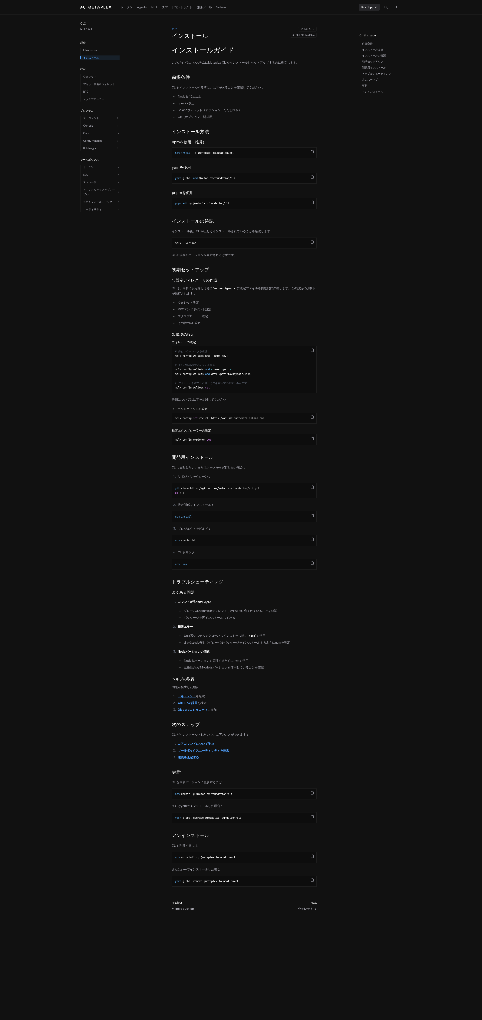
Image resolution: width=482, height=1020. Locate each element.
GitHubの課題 (187, 703)
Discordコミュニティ (193, 710)
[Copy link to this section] (193, 77)
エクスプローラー (93, 99)
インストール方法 (372, 49)
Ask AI (307, 29)
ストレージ (89, 182)
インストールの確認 (374, 55)
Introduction (90, 50)
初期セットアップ (372, 61)
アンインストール (372, 91)
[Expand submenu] (118, 118)
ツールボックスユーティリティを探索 (203, 750)
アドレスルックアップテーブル (99, 192)
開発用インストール (374, 67)
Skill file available (305, 35)
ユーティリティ (92, 209)
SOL (85, 174)
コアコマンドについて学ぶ (196, 743)
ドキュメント (187, 696)
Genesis (88, 125)
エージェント (91, 118)
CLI (83, 23)
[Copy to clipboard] (312, 151)
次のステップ (370, 79)
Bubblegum (90, 148)
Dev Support (369, 7)
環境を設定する (188, 757)
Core (86, 133)
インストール (91, 57)
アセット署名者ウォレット (99, 84)
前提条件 (367, 43)
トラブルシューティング (376, 73)
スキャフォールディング (97, 201)
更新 (364, 85)
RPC (85, 91)
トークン (88, 167)
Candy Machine (93, 140)
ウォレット (89, 76)
